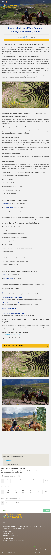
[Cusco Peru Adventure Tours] (9, 6)
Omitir (4, 510)
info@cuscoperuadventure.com (16, 540)
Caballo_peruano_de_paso (9, 341)
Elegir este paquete (26, 39)
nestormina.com (44, 552)
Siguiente (47, 510)
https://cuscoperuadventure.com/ (12, 334)
